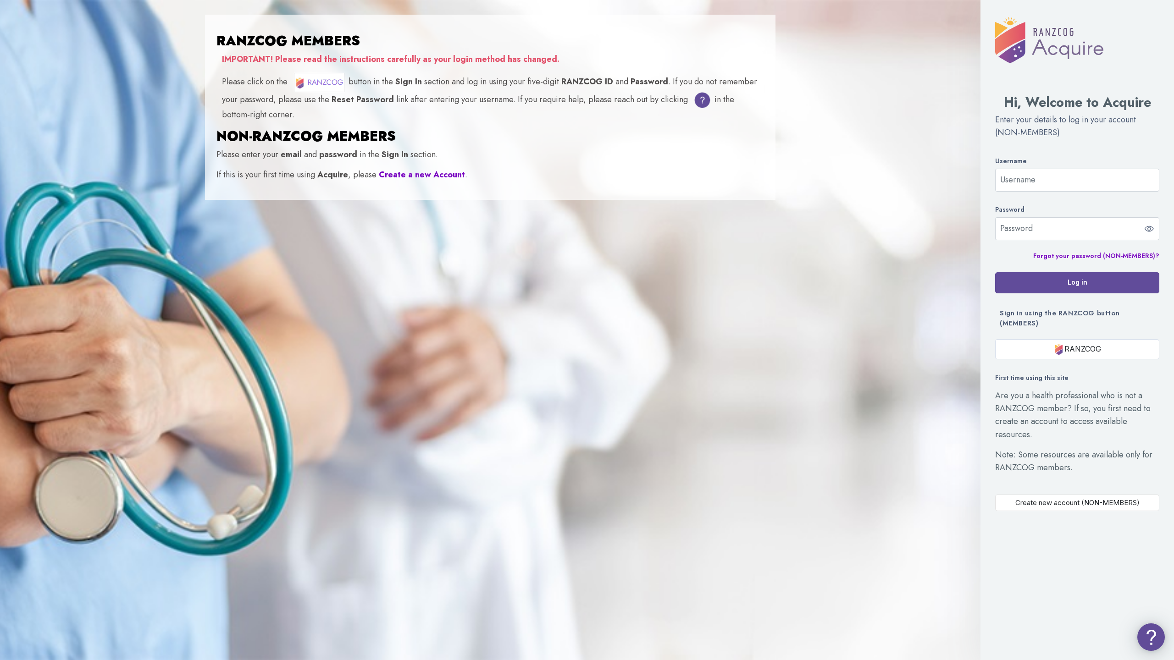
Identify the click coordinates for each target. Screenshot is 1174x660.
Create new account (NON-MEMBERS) (1077, 502)
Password (1009, 210)
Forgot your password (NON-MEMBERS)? (1096, 255)
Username (1011, 161)
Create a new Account (422, 175)
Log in (1077, 282)
